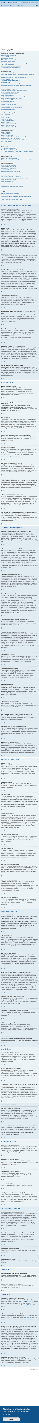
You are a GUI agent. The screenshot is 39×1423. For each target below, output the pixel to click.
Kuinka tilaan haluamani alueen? (8, 179)
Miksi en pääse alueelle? (7, 99)
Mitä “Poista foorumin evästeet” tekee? (10, 67)
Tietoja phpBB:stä (26, 1305)
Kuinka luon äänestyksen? (7, 95)
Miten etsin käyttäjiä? (6, 169)
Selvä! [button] (11, 1419)
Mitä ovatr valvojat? (5, 133)
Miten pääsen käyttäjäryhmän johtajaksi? (11, 138)
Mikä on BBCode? (5, 114)
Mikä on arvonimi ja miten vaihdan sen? (10, 83)
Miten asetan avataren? (6, 82)
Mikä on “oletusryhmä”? (6, 141)
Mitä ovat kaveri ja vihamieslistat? (9, 158)
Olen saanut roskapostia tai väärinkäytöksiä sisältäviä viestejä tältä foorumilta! (17, 152)
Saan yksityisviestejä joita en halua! (9, 149)
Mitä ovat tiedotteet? (6, 122)
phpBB (12, 456)
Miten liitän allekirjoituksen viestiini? (9, 93)
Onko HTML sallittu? (6, 116)
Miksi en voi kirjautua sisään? (8, 61)
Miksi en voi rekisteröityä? (7, 58)
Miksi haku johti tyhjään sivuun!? (9, 168)
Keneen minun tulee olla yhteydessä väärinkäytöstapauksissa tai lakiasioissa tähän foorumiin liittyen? (16, 197)
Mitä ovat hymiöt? (5, 117)
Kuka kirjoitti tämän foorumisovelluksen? (10, 193)
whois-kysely (13, 1335)
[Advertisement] (19, 28)
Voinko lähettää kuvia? (6, 119)
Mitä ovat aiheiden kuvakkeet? (8, 126)
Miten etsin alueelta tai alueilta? (8, 165)
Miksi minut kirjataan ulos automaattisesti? (11, 66)
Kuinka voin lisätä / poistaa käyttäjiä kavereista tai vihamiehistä (16, 159)
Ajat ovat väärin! (5, 76)
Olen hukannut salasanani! (7, 64)
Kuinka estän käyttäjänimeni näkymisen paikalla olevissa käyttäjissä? (17, 74)
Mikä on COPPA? (5, 56)
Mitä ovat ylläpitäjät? (6, 132)
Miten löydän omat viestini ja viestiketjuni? (11, 171)
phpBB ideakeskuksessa (30, 1317)
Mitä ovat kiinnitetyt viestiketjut (8, 123)
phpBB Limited (27, 1301)
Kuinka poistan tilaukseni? (7, 181)
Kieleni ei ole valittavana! (7, 79)
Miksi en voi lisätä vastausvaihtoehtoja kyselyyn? (13, 96)
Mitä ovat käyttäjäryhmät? (7, 135)
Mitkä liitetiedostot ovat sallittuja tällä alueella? (12, 186)
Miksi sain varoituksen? (6, 103)
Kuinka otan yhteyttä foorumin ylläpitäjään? (11, 199)
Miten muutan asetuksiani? (7, 73)
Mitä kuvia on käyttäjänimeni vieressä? (10, 80)
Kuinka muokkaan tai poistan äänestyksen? (11, 98)
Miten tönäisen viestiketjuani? (8, 109)
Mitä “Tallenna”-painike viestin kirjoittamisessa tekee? (14, 106)
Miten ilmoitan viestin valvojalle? (8, 104)
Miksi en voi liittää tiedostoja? (8, 101)
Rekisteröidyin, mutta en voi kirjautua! (10, 59)
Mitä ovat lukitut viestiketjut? (7, 125)
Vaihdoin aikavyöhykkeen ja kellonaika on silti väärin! (13, 77)
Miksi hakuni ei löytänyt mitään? (8, 166)
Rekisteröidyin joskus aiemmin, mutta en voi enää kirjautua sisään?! (17, 63)
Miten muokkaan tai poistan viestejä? (10, 92)
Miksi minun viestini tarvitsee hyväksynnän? (11, 107)
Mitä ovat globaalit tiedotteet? (8, 120)
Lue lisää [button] (6, 1414)
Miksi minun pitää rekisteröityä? (8, 55)
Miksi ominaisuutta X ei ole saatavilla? (10, 195)
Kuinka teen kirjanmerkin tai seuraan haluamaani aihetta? (14, 178)
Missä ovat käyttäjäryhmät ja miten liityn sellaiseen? (13, 136)
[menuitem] (5, 3)
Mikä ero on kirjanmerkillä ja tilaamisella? (10, 176)
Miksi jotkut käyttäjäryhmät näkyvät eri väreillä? (12, 140)
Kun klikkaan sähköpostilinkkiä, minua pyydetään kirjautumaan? (16, 85)
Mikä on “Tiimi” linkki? (6, 143)
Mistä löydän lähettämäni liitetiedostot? (10, 188)
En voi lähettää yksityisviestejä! (8, 148)
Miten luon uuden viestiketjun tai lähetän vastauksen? (14, 90)
